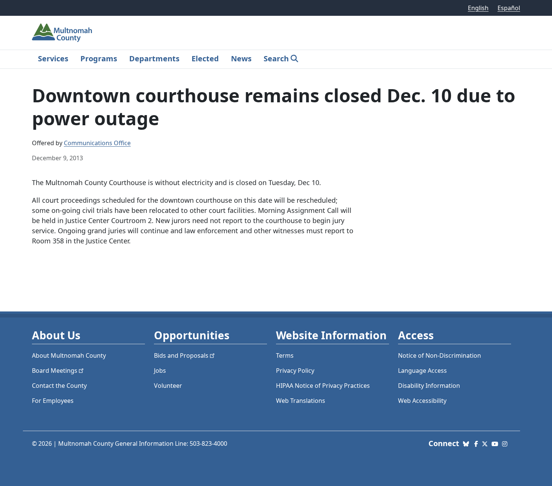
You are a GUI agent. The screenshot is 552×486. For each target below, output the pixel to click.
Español (509, 8)
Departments (154, 58)
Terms (285, 355)
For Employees (53, 400)
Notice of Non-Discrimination (439, 355)
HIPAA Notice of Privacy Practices (323, 385)
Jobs (160, 370)
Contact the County (59, 385)
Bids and (181, 355)
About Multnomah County (69, 355)
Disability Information (429, 385)
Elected (205, 58)
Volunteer (168, 385)
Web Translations (300, 400)
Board (54, 370)
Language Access (422, 370)
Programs (98, 58)
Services (53, 58)
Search (276, 58)
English (478, 8)
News (241, 58)
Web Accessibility (422, 400)
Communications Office (97, 143)
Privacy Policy (295, 370)
